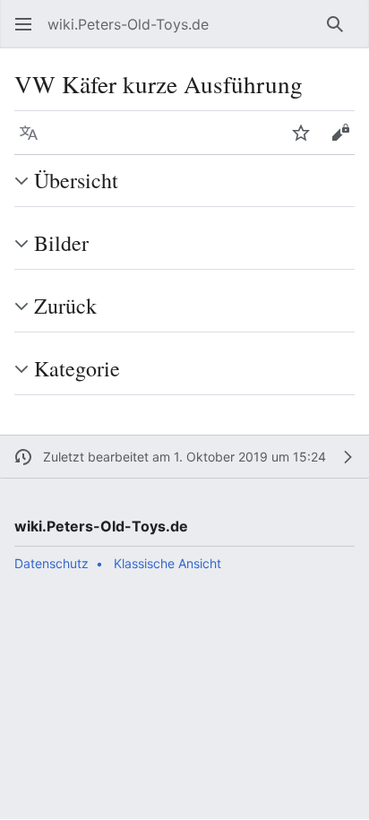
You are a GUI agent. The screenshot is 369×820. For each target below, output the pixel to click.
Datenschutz (51, 563)
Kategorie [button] (77, 368)
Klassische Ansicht (167, 563)
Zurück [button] (65, 305)
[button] (23, 24)
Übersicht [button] (76, 180)
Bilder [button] (61, 243)
